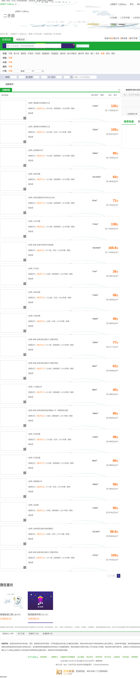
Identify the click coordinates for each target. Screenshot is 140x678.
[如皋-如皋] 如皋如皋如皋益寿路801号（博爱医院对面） (48, 410)
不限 (10, 53)
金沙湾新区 (72, 53)
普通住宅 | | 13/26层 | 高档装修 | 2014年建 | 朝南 (51, 203)
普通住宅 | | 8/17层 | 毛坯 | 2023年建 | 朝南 (49, 250)
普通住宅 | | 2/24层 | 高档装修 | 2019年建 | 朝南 (51, 368)
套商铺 (123, 38)
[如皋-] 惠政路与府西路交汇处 (39, 103)
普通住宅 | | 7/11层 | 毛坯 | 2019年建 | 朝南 (49, 487)
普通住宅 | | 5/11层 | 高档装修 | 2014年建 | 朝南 (51, 345)
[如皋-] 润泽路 (33, 505)
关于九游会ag (33, 657)
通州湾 (81, 53)
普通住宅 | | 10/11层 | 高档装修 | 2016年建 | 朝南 (51, 558)
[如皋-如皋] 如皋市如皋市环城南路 (40, 245)
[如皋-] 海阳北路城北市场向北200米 (41, 197)
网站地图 (3, 677)
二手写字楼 (125, 17)
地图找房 (20, 39)
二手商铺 (113, 17)
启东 (97, 53)
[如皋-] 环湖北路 (34, 316)
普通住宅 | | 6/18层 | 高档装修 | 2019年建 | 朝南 (51, 463)
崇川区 (16, 53)
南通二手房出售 (35, 34)
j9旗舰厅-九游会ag (7, 4)
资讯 (132, 4)
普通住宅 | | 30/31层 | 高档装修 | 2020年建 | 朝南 (51, 108)
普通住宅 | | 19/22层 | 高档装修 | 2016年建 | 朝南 (51, 156)
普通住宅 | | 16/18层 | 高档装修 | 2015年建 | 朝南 (51, 179)
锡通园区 (46, 53)
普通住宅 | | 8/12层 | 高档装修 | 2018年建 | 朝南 (51, 392)
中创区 (38, 53)
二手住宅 (102, 17)
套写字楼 (133, 38)
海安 (113, 53)
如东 (108, 53)
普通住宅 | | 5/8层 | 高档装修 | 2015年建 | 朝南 (50, 416)
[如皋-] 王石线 (33, 268)
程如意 (30, 113)
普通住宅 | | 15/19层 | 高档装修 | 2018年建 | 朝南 (51, 227)
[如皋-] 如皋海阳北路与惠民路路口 (40, 529)
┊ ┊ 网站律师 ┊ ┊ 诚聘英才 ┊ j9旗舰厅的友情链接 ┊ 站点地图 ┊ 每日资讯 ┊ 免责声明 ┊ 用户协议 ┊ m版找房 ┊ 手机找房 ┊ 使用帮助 (82, 657)
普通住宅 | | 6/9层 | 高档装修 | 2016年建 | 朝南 (50, 274)
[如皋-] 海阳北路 (34, 174)
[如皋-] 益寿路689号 (35, 150)
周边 (87, 53)
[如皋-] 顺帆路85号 (35, 481)
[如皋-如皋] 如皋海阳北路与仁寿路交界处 (43, 339)
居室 (22, 71)
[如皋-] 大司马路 (34, 221)
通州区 (63, 53)
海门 (92, 53)
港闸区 (23, 53)
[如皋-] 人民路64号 (35, 387)
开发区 (30, 53)
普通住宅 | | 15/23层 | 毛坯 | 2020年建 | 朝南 (49, 297)
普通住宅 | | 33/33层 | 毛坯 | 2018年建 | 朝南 (49, 132)
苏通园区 (55, 53)
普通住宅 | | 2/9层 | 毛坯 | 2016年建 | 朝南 (48, 321)
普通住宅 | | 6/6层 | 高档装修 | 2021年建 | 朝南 (50, 510)
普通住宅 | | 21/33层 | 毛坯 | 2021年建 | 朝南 (49, 439)
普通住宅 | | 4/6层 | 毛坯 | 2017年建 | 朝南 (48, 534)
